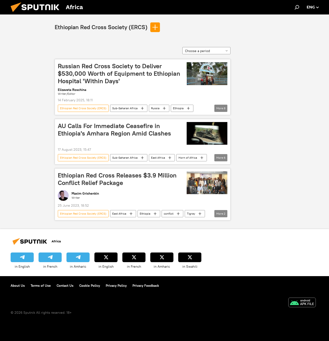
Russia (155, 108)
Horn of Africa (187, 157)
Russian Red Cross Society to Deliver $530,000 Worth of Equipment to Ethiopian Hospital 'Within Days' (119, 73)
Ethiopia (178, 108)
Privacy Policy (116, 285)
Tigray (191, 213)
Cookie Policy (89, 285)
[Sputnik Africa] (37, 13)
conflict (168, 213)
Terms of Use (41, 285)
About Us (18, 285)
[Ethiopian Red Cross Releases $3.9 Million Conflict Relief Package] (207, 182)
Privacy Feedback (145, 285)
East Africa (158, 157)
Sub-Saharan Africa (125, 108)
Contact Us (65, 285)
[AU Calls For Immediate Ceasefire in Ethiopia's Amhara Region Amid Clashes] (207, 133)
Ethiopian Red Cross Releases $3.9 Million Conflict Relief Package (117, 179)
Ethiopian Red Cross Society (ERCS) (101, 27)
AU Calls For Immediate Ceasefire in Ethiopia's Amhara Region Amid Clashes (114, 129)
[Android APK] (302, 303)
